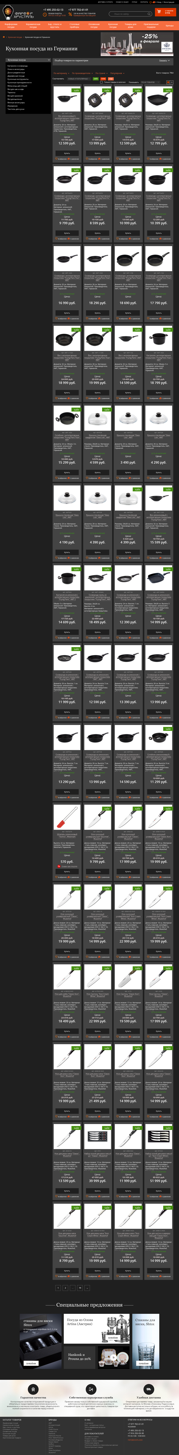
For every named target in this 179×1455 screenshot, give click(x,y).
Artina (51, 1427)
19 (80, 1288)
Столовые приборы (74, 25)
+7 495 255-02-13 (136, 1430)
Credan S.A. (53, 1431)
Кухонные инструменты (18, 79)
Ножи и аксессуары (16, 69)
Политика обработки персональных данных (101, 1445)
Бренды (170, 25)
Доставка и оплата (105, 2)
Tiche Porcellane (54, 1450)
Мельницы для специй (17, 86)
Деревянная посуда (16, 76)
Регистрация (169, 2)
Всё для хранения (15, 96)
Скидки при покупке (69, 866)
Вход (159, 2)
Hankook (52, 1433)
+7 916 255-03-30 (136, 1433)
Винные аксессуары (16, 102)
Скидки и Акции (122, 2)
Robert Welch (53, 1442)
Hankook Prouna (55, 1436)
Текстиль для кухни (16, 109)
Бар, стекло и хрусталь (54, 25)
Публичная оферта (92, 1443)
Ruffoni (51, 1444)
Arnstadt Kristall (54, 1425)
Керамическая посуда (33, 25)
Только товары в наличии (115, 82)
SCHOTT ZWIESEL (55, 1446)
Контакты (144, 2)
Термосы (11, 92)
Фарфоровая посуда (11, 25)
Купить (67, 153)
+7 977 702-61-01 (136, 1424)
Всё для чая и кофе (16, 89)
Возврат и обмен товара (94, 1441)
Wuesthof (52, 1452)
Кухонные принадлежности (20, 82)
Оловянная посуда (94, 25)
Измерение (12, 106)
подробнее (31, 1363)
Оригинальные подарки (151, 25)
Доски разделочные (16, 72)
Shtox (51, 1448)
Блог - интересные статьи (94, 1425)
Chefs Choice (53, 1429)
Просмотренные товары (94, 1447)
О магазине (89, 1423)
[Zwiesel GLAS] (137, 43)
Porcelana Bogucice (56, 1440)
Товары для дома (130, 25)
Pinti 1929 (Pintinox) (56, 1438)
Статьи (134, 2)
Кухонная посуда (113, 25)
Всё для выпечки (15, 99)
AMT (50, 1423)
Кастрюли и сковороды (18, 66)
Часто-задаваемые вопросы (95, 1427)
